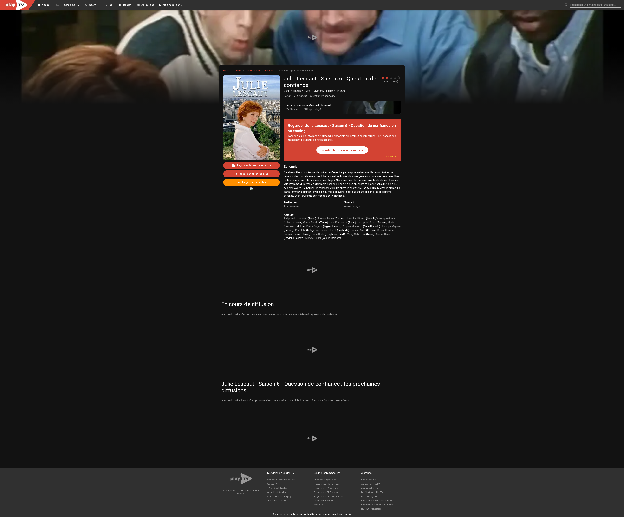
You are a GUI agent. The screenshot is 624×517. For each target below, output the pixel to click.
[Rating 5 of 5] (399, 77)
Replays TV (272, 484)
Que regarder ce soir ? (324, 500)
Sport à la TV (320, 505)
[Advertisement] (312, 37)
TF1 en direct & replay (277, 488)
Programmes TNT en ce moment (329, 496)
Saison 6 (269, 70)
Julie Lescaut (253, 70)
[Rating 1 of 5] (383, 77)
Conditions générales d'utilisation (377, 505)
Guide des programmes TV (326, 480)
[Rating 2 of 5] (387, 77)
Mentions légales (369, 496)
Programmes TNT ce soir (326, 492)
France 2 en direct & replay (279, 496)
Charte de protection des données (377, 500)
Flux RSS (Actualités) (371, 509)
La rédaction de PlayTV (372, 492)
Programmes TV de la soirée (327, 488)
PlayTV (227, 70)
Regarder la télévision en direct (281, 480)
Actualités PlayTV (369, 488)
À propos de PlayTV (370, 484)
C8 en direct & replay (276, 500)
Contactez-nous (368, 480)
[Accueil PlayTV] (241, 479)
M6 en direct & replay (276, 492)
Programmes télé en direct (326, 484)
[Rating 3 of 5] (391, 77)
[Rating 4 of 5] (395, 77)
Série (238, 70)
